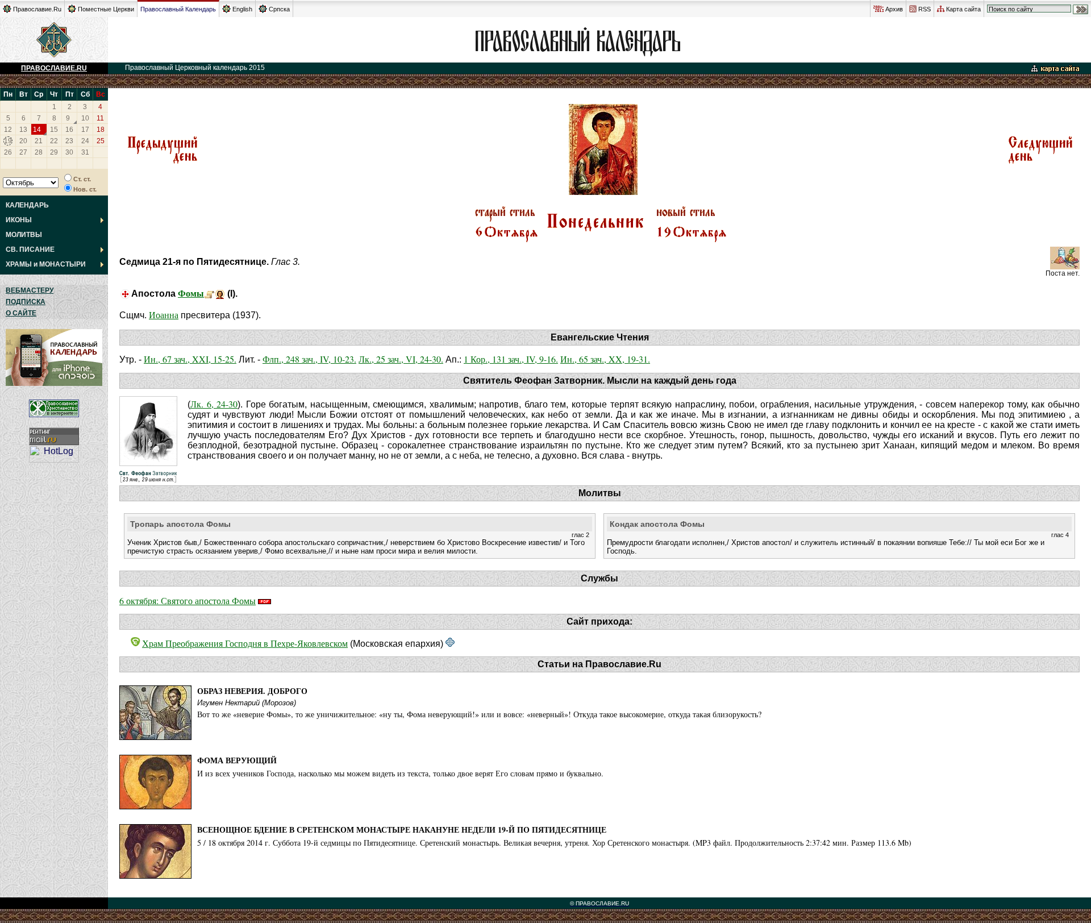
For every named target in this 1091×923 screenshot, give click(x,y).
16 (69, 130)
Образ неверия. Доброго (252, 691)
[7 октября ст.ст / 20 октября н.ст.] (1040, 162)
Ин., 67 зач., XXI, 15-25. (190, 359)
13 (23, 130)
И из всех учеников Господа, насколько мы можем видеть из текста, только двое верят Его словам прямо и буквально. (400, 773)
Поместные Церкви (106, 9)
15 (54, 130)
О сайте (21, 313)
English (242, 9)
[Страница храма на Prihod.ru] (450, 643)
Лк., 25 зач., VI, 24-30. (401, 359)
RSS (924, 9)
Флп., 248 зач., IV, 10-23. (309, 359)
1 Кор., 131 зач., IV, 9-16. (511, 359)
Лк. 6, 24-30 (214, 404)
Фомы (191, 293)
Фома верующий (237, 760)
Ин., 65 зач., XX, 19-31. (605, 359)
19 (8, 141)
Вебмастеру (29, 290)
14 (37, 130)
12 (8, 130)
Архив (894, 9)
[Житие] (209, 293)
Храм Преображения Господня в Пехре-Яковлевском (245, 643)
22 (54, 141)
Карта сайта (963, 9)
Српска (279, 9)
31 (85, 152)
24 (85, 141)
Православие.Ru (37, 9)
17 (85, 130)
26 (8, 152)
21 (39, 141)
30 (69, 152)
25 (101, 141)
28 (39, 152)
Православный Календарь (178, 9)
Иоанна (163, 315)
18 (101, 130)
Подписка (25, 302)
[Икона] (220, 293)
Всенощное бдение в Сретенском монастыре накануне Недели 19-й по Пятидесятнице (401, 829)
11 (100, 118)
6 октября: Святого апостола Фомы (187, 600)
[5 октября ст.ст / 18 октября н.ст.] (162, 162)
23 (69, 141)
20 (23, 141)
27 (23, 152)
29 (54, 152)
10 (85, 118)
